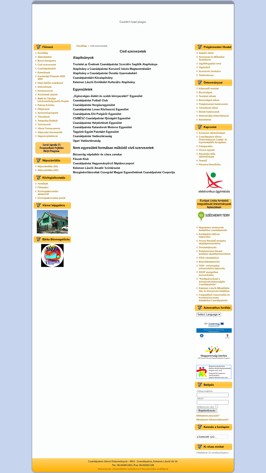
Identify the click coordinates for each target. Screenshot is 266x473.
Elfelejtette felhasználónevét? (212, 419)
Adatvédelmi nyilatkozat (126, 469)
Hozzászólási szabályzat (155, 469)
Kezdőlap (81, 46)
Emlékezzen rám (205, 407)
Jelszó (200, 398)
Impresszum (104, 469)
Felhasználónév (205, 391)
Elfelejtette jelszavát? (208, 415)
